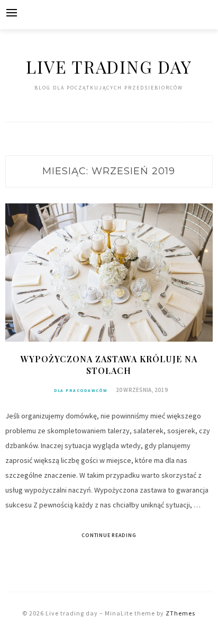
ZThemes (180, 613)
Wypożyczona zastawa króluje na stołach (109, 364)
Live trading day (109, 66)
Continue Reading (108, 535)
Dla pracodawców (81, 390)
